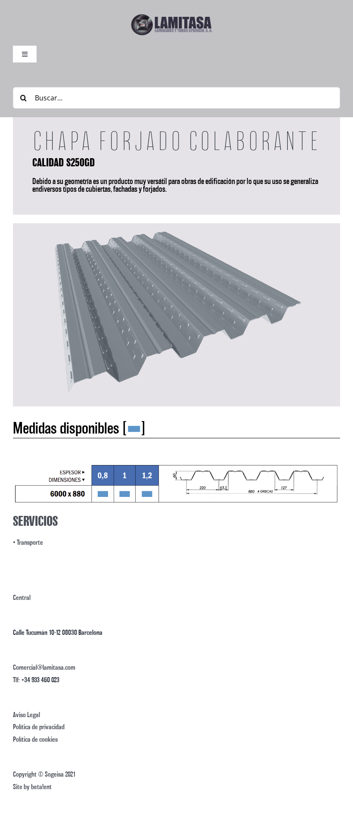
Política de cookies (35, 739)
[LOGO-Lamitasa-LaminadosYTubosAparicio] (171, 16)
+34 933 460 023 (40, 680)
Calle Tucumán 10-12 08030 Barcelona (57, 632)
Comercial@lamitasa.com (44, 667)
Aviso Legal (26, 714)
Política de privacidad (39, 727)
